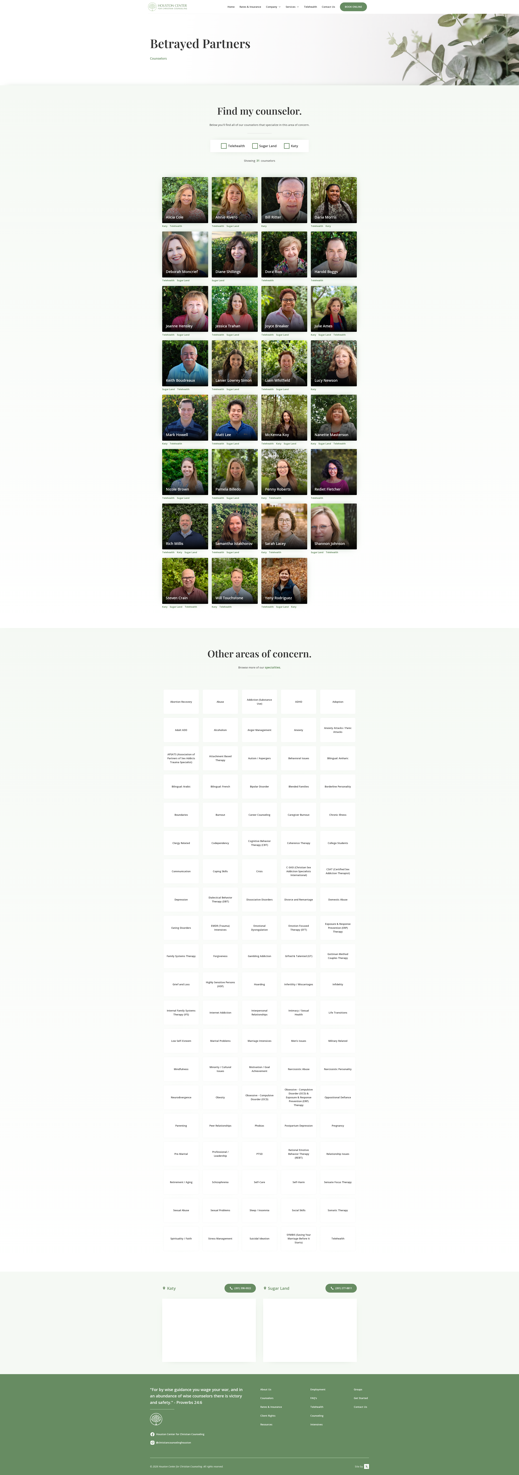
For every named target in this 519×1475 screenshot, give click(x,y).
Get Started (361, 1398)
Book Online (353, 6)
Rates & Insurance (250, 6)
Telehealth (310, 6)
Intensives (316, 1424)
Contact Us (328, 6)
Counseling (316, 1415)
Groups (358, 1389)
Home (231, 6)
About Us (265, 1389)
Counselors (266, 1398)
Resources (266, 1424)
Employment (317, 1389)
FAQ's (313, 1398)
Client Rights (267, 1415)
